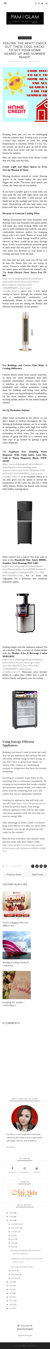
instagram (24, 1172)
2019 (11, 1293)
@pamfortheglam (25, 1335)
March (13, 1270)
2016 (11, 1304)
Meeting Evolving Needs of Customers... (16, 964)
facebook (12, 1172)
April (13, 1246)
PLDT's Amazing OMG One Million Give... (15, 924)
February (15, 1274)
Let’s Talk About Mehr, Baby (22, 1267)
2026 (11, 1213)
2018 (11, 1297)
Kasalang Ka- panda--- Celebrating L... (14, 1004)
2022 (11, 1285)
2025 (11, 1216)
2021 (11, 1289)
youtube (37, 1172)
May (13, 1243)
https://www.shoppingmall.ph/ (31, 803)
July (12, 1235)
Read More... (12, 1147)
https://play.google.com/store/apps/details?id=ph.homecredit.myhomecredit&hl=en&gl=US (25, 848)
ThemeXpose (32, 1346)
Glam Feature (25, 38)
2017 (11, 1300)
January (14, 1278)
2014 (11, 1308)
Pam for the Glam (19, 62)
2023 (11, 1282)
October (14, 1231)
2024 (11, 1220)
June (13, 1239)
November (15, 1228)
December (15, 1224)
